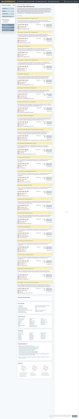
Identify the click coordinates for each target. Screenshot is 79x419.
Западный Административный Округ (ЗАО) (27, 353)
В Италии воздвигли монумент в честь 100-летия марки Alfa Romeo (45, 373)
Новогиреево (43, 336)
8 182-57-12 (23, 52)
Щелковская (31, 324)
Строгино (31, 339)
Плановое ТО (20, 305)
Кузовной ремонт (6, 27)
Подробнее (49, 27)
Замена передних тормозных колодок (25, 310)
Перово (30, 333)
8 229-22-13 (23, 275)
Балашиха (20, 356)
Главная (18, 4)
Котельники (43, 324)
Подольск (47, 356)
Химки (20, 358)
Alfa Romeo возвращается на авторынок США (33, 373)
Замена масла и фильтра (23, 308)
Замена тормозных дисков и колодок (42, 305)
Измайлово (31, 337)
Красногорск (33, 356)
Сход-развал (20, 306)
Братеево (42, 333)
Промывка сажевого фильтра (40, 310)
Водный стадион (21, 318)
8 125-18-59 (23, 136)
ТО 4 (36, 308)
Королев (29, 356)
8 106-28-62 (23, 24)
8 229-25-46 (23, 163)
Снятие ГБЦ (23, 4)
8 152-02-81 (23, 108)
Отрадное (20, 338)
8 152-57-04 (23, 80)
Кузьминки (31, 336)
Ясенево (19, 335)
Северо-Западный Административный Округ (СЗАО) (28, 348)
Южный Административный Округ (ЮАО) (26, 350)
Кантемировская (44, 322)
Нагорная (20, 320)
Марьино (19, 322)
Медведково (31, 323)
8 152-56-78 (23, 66)
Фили (19, 326)
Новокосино (43, 335)
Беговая (19, 323)
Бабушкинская (32, 322)
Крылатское (43, 337)
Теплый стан (31, 318)
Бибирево (20, 339)
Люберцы (39, 356)
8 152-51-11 (23, 94)
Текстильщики (20, 333)
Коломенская (32, 320)
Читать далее (19, 15)
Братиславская (43, 319)
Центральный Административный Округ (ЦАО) (27, 349)
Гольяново (31, 332)
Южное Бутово (43, 332)
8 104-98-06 (23, 149)
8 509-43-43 (23, 288)
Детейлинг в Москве (39, 311)
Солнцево (31, 338)
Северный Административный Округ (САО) (26, 345)
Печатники (43, 320)
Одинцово (43, 356)
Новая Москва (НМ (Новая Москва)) (42, 353)
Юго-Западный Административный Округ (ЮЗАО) (28, 352)
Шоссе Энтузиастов (33, 325)
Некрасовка (43, 338)
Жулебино (43, 323)
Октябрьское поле (21, 325)
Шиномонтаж (5, 24)
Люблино (20, 337)
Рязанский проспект (33, 326)
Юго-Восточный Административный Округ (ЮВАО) (28, 351)
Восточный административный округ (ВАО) (27, 354)
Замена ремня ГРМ (21, 311)
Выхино (42, 318)
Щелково (23, 358)
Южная (30, 319)
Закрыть (75, 416)
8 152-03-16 (23, 122)
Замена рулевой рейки (22, 312)
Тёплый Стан (20, 332)
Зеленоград (24, 356)
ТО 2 (36, 307)
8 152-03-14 (23, 38)
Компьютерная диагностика (40, 306)
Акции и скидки (6, 30)
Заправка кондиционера (22, 307)
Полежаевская (21, 319)
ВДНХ (19, 324)
